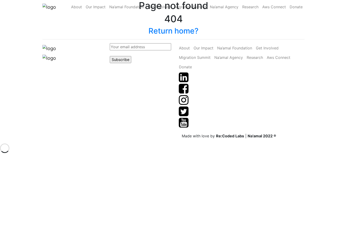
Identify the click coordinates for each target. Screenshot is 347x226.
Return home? (173, 30)
